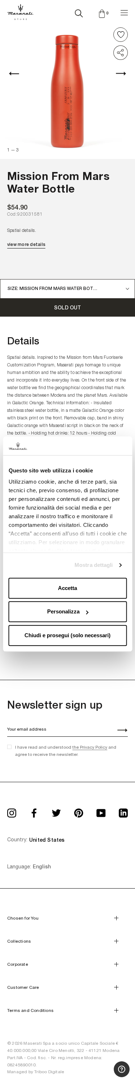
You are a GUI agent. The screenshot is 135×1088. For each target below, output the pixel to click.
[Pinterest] (78, 810)
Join (118, 731)
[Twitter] (56, 810)
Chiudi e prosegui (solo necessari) (67, 635)
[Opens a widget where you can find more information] (103, 1075)
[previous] (18, 73)
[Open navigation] (124, 12)
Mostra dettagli (94, 565)
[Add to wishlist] (120, 34)
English (42, 866)
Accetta (67, 588)
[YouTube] (100, 810)
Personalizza (63, 612)
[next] (117, 73)
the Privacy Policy (89, 747)
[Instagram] (11, 810)
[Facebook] (34, 810)
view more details (26, 244)
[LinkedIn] (123, 810)
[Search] (79, 11)
